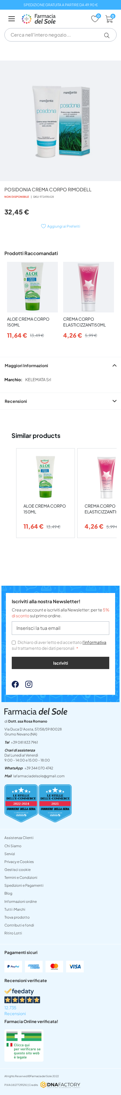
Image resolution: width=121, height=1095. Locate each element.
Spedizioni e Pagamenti (23, 885)
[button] (109, 35)
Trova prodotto (17, 917)
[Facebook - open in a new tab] (15, 686)
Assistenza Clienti (18, 838)
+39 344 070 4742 (38, 768)
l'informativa (94, 642)
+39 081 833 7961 (24, 742)
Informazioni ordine (20, 901)
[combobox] (60, 35)
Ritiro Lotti (13, 933)
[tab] (60, 365)
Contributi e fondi (19, 925)
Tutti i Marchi (14, 909)
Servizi (9, 854)
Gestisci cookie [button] (17, 869)
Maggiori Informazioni (26, 365)
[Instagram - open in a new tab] (25, 686)
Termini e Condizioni (20, 877)
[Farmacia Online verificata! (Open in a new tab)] (23, 1060)
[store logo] (53, 19)
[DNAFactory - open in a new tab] (60, 1085)
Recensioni (16, 401)
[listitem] (45, 493)
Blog (8, 893)
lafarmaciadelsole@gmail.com (39, 776)
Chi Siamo (12, 846)
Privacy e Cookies (19, 862)
